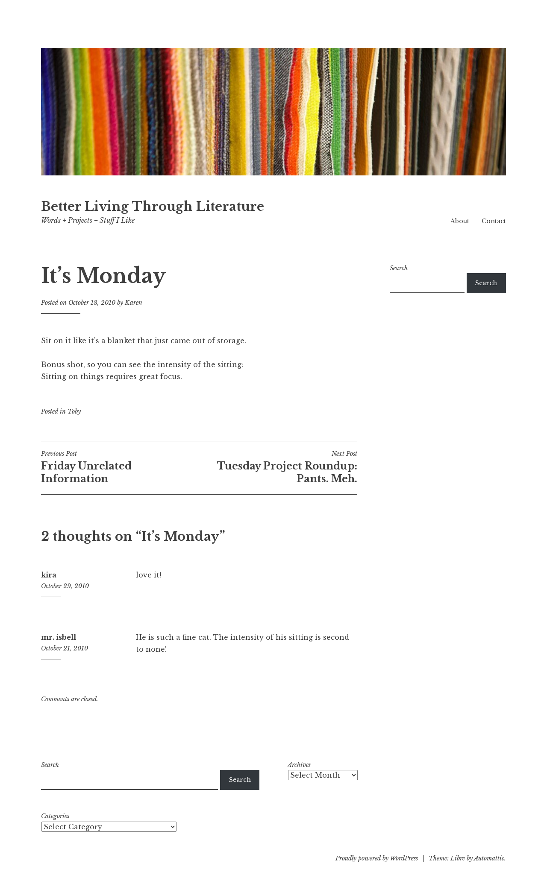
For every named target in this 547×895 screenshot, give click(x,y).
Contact (494, 221)
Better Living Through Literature (152, 206)
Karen (133, 302)
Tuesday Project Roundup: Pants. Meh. (287, 467)
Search (399, 268)
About (459, 221)
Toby (74, 411)
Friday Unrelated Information (86, 467)
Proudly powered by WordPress (376, 858)
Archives (299, 765)
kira (48, 575)
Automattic (489, 858)
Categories (55, 816)
